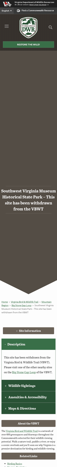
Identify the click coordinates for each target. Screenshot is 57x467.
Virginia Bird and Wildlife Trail (22, 431)
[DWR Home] (28, 27)
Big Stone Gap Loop (21, 305)
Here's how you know (37, 5)
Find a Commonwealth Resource (38, 10)
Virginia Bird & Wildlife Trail (24, 302)
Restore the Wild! (28, 44)
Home (4, 302)
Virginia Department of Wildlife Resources (34, 2)
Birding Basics (14, 463)
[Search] (50, 28)
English (7, 11)
